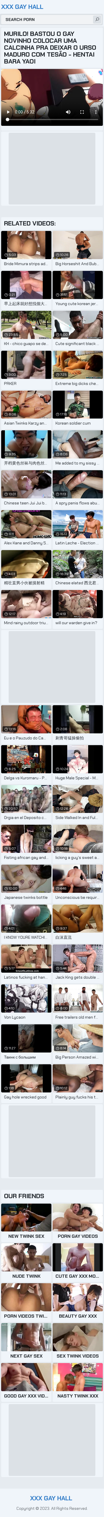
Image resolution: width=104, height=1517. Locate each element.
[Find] (97, 20)
